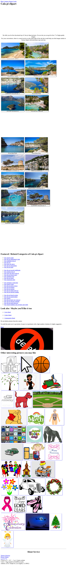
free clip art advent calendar (11, 301)
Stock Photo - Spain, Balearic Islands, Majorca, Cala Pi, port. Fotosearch (35, 168)
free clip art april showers (11, 303)
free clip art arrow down (10, 286)
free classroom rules (9, 279)
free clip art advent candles (11, 292)
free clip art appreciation (10, 297)
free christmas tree (9, 276)
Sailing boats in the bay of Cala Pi (10, 91)
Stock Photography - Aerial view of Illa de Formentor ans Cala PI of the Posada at (12, 108)
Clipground (8, 560)
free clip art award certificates (12, 270)
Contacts (6, 1)
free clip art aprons (9, 289)
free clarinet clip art (9, 272)
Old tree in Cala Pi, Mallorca (9, 74)
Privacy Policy (5, 557)
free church (7, 298)
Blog (2, 1)
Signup (11, 1)
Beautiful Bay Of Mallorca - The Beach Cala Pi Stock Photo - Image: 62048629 (13, 203)
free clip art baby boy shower (12, 300)
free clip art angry (9, 278)
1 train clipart (7, 315)
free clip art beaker (9, 287)
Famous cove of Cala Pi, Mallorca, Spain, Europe (38, 74)
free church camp (9, 284)
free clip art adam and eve (11, 290)
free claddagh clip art (10, 261)
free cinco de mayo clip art (11, 273)
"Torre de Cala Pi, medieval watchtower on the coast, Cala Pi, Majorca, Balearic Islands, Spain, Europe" (13, 167)
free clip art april (8, 267)
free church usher (9, 258)
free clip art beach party (10, 275)
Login (14, 1)
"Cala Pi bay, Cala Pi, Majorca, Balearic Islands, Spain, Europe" (35, 185)
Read (2, 327)
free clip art (7, 262)
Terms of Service (5, 555)
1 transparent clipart (9, 318)
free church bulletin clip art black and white (16, 304)
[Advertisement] (33, 20)
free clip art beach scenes (11, 295)
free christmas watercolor (11, 282)
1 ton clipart (7, 312)
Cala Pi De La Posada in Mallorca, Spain (35, 91)
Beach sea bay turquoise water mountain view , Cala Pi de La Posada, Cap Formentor (13, 56)
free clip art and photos (10, 265)
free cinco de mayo (9, 264)
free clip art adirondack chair (12, 259)
